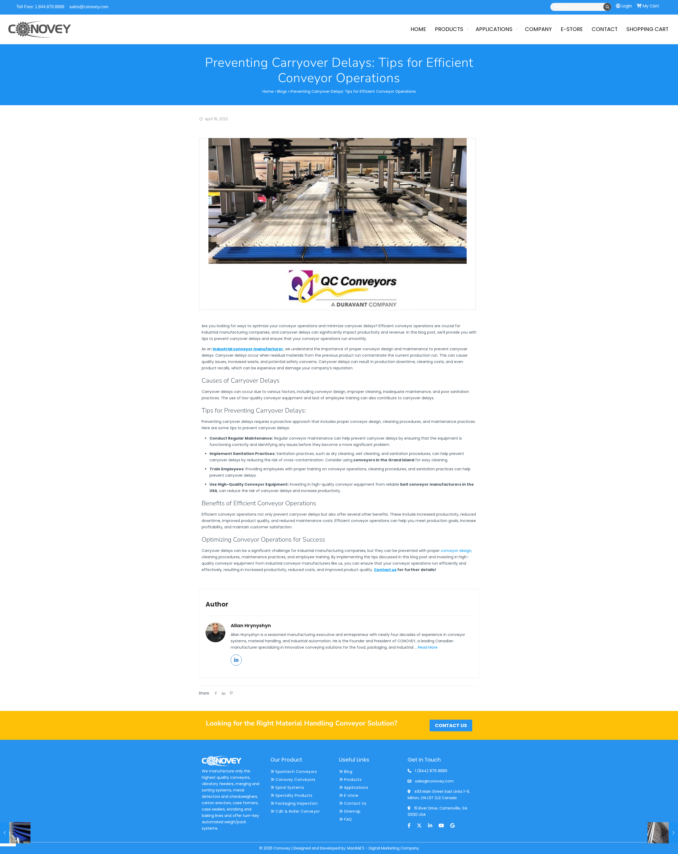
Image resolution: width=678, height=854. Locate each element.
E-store (351, 795)
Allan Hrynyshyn (251, 625)
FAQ (347, 819)
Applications (355, 787)
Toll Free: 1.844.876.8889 (40, 7)
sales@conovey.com (88, 7)
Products (352, 779)
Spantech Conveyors (295, 771)
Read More (428, 647)
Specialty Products (293, 795)
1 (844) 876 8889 (431, 770)
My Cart (650, 6)
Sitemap (352, 811)
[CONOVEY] (39, 29)
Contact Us (354, 803)
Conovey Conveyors (294, 779)
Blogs (282, 91)
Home (268, 91)
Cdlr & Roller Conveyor (297, 811)
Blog (347, 771)
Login (626, 6)
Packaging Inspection (296, 803)
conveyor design (456, 550)
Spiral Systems (289, 787)
